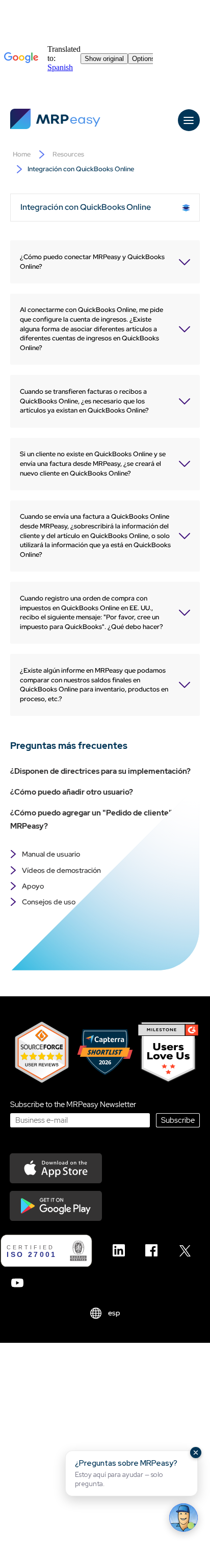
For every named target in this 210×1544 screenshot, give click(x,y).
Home (22, 154)
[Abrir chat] (183, 1517)
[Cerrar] (195, 1452)
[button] (131, 1473)
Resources (68, 154)
